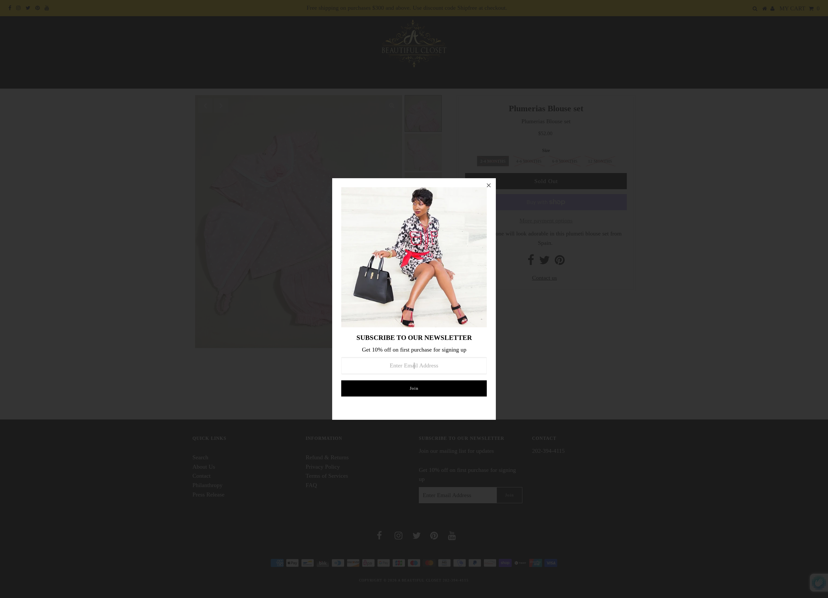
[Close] (489, 185)
